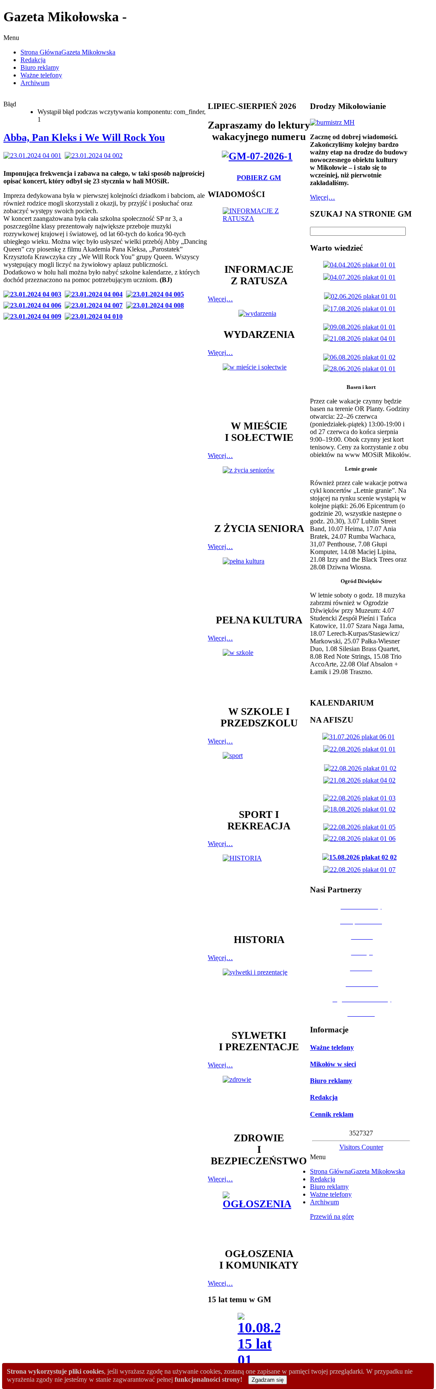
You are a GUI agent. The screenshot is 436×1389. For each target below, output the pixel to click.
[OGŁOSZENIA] (259, 1216)
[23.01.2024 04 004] (95, 294)
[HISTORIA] (259, 890)
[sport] (259, 776)
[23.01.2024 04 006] (34, 305)
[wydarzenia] (259, 313)
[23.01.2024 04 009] (34, 316)
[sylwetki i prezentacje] (259, 995)
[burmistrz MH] (332, 122)
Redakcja (324, 1097)
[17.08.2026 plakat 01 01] (361, 308)
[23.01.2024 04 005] (156, 294)
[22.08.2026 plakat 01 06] (361, 838)
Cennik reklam (331, 1114)
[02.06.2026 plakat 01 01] (362, 296)
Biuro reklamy (331, 1080)
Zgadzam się (268, 1380)
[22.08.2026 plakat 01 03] (361, 798)
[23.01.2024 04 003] (34, 294)
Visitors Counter (361, 1147)
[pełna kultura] (259, 581)
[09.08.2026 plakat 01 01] (361, 327)
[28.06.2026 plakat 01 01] (361, 368)
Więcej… (220, 299)
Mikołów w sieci (333, 1064)
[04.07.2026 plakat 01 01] (361, 277)
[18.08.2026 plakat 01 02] (361, 809)
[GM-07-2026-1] (259, 156)
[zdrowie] (259, 1100)
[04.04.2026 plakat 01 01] (361, 265)
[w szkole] (259, 673)
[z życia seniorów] (259, 490)
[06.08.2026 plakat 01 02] (361, 357)
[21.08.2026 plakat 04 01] (361, 338)
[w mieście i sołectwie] (259, 387)
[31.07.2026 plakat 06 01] (360, 736)
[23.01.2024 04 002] (95, 155)
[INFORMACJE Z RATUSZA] (259, 231)
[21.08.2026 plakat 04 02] (361, 780)
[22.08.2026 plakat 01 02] (362, 768)
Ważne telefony (332, 1047)
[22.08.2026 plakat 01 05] (361, 827)
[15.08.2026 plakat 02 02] (361, 857)
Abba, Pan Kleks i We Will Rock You (84, 137)
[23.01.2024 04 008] (156, 305)
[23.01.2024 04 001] (34, 155)
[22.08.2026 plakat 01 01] (361, 749)
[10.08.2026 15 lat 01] (259, 1343)
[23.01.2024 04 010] (95, 316)
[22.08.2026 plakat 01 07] (361, 869)
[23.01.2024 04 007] (95, 305)
